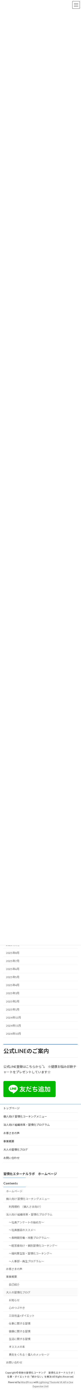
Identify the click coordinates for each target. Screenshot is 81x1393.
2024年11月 (13, 1025)
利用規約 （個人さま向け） (26, 1206)
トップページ (11, 1108)
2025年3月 (12, 993)
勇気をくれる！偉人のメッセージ (29, 1354)
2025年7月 (12, 961)
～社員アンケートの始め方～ (26, 1222)
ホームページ (14, 1191)
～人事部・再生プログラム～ (26, 1261)
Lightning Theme (48, 1382)
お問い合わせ (11, 1158)
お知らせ (14, 1300)
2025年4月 (12, 985)
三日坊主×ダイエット (22, 1315)
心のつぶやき (17, 1308)
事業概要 (8, 1141)
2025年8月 (12, 953)
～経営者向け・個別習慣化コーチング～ (33, 1245)
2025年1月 (12, 1009)
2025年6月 (12, 969)
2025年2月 (12, 1001)
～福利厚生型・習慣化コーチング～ (30, 1253)
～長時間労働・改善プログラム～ (29, 1237)
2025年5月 (12, 977)
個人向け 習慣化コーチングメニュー (25, 1116)
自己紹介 (14, 1284)
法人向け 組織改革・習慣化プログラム (26, 1124)
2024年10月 (13, 1033)
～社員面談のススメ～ (22, 1230)
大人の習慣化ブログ (15, 1149)
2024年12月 (13, 1017)
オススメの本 (17, 1346)
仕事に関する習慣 (19, 1323)
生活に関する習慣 (19, 1339)
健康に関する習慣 (19, 1331)
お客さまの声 (11, 1133)
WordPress (27, 1382)
